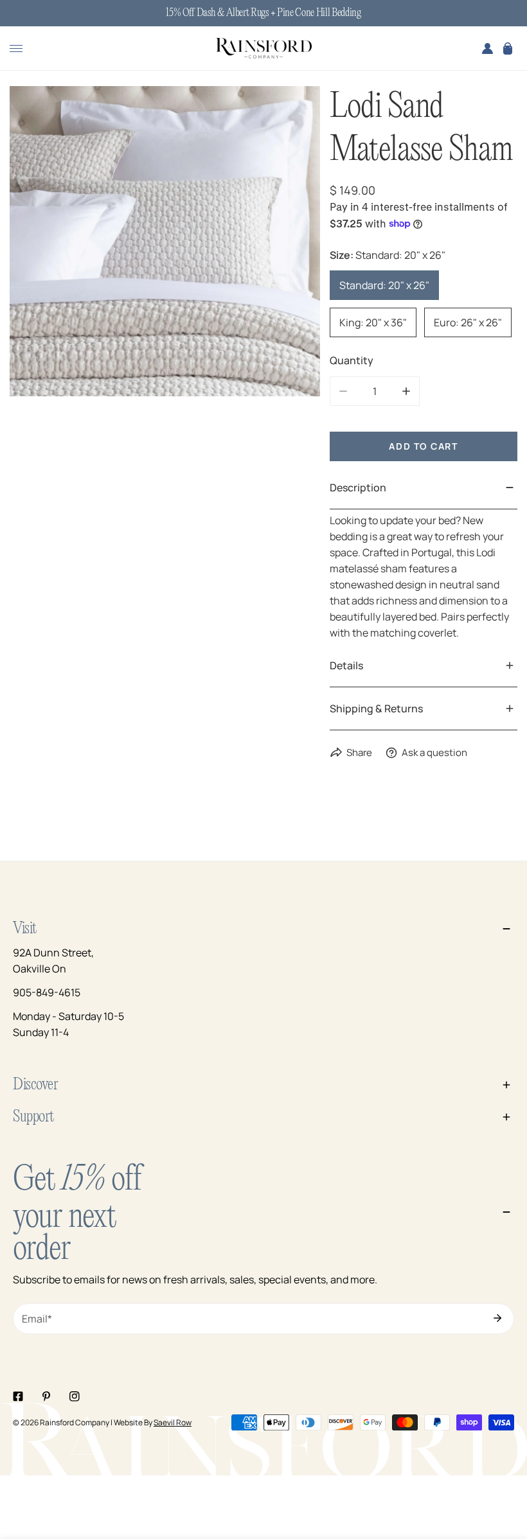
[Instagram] (74, 1396)
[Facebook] (18, 1396)
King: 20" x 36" (373, 322)
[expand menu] (16, 48)
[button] (507, 48)
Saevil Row (173, 1422)
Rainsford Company (74, 1422)
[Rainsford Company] (263, 49)
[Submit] (497, 1318)
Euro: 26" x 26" (468, 322)
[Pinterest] (46, 1396)
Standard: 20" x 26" (384, 285)
